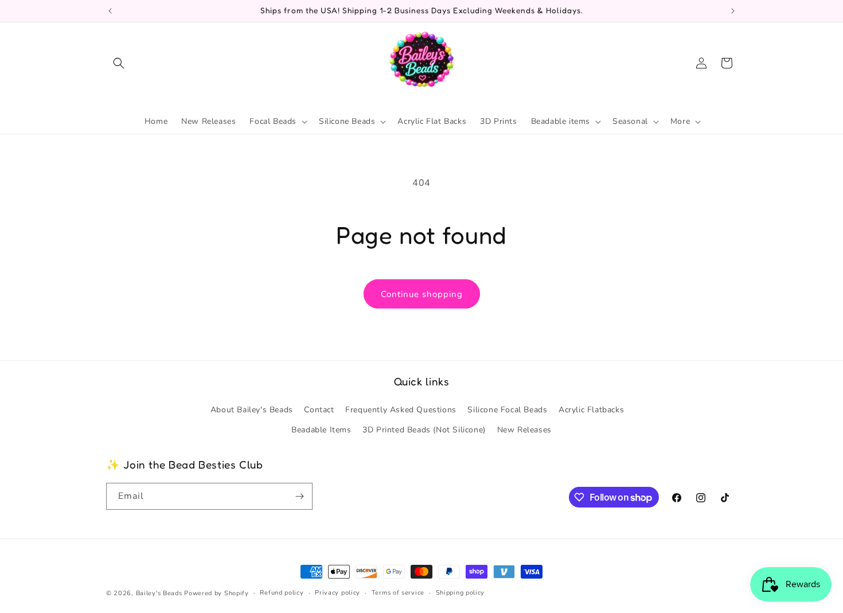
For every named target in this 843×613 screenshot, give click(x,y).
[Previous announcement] (110, 11)
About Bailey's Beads (251, 410)
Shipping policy (460, 592)
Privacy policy (337, 592)
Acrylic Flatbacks (591, 410)
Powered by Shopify (216, 593)
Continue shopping (422, 294)
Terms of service (398, 592)
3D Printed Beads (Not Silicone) (424, 430)
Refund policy (281, 592)
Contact (319, 410)
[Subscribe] (299, 496)
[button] (118, 63)
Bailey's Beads (159, 593)
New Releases (524, 430)
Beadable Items (321, 430)
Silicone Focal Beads (507, 410)
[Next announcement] (733, 11)
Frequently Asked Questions (400, 410)
